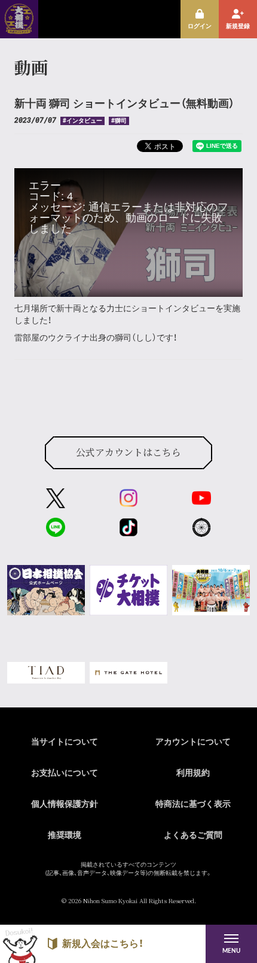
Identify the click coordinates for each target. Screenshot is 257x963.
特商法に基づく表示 (193, 804)
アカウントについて (193, 742)
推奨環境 (64, 835)
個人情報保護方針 (64, 804)
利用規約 (193, 773)
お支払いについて (64, 773)
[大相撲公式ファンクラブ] (19, 30)
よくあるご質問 (193, 835)
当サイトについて (64, 742)
